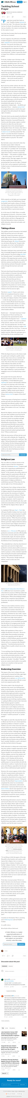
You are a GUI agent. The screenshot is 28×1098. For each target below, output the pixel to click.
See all (4, 1073)
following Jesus (9, 920)
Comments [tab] (4, 966)
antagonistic (4, 201)
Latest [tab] (6, 1028)
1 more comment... (5, 1021)
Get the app (19, 1093)
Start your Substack (11, 1093)
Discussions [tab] (12, 1028)
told (25, 326)
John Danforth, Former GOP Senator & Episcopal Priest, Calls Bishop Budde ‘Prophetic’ (10, 1033)
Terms (16, 1091)
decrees (16, 466)
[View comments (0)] (8, 1056)
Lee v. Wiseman (12, 531)
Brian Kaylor (9, 12)
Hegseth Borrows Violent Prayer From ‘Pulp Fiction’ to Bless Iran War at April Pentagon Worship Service (9, 1047)
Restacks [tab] (11, 966)
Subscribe (19, 2)
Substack (8, 1096)
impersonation (19, 781)
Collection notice (21, 1091)
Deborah (6, 979)
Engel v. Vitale (18, 510)
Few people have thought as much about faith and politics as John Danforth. (9, 1038)
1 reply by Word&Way (11, 991)
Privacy (13, 1091)
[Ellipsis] (26, 979)
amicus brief (21, 107)
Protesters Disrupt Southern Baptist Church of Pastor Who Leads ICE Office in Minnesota (10, 1061)
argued (9, 292)
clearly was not (6, 132)
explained (7, 43)
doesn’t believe (5, 789)
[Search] (25, 1028)
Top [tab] (3, 1028)
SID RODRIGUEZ (8, 995)
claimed (17, 241)
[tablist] (7, 966)
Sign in (25, 2)
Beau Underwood (18, 12)
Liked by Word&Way (10, 981)
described (23, 254)
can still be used (19, 678)
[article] (14, 1037)
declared (22, 22)
